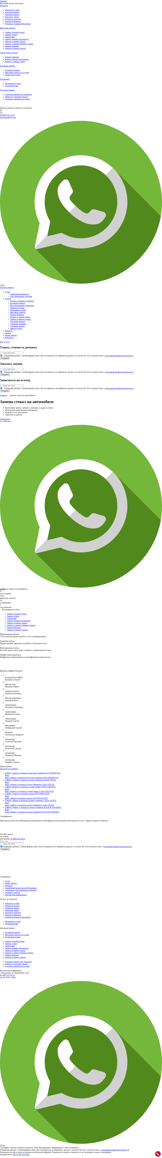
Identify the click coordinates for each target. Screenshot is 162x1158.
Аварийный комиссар (19, 294)
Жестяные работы (17, 312)
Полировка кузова (13, 83)
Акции (8, 333)
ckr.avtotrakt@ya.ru (8, 117)
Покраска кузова (12, 10)
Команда (9, 331)
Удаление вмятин (17, 322)
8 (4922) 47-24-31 (7, 115)
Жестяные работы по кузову (17, 72)
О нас (7, 292)
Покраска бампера (13, 21)
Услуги (8, 299)
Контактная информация (15, 895)
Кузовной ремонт (12, 70)
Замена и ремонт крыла (15, 41)
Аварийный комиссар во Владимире (21, 888)
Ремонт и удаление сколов (16, 97)
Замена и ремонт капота (15, 48)
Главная (3, 395)
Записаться (4, 419)
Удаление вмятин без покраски (18, 94)
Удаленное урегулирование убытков (20, 890)
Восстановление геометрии (22, 305)
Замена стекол (11, 35)
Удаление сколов (17, 326)
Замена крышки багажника (16, 39)
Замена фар (10, 37)
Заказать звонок (7, 287)
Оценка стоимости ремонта (22, 301)
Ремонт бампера (12, 57)
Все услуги (5, 342)
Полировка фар (11, 86)
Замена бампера (12, 46)
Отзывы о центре (12, 892)
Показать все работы (9, 769)
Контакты (9, 338)
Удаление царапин (18, 324)
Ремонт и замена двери (15, 62)
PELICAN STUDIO (21, 1154)
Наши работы (11, 335)
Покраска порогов (13, 19)
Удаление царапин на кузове (17, 99)
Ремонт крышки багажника (17, 59)
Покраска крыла (12, 14)
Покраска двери (12, 17)
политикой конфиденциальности (119, 356)
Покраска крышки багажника (18, 24)
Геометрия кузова (12, 75)
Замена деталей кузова (15, 32)
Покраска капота (12, 12)
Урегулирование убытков (21, 296)
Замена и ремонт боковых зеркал (19, 44)
